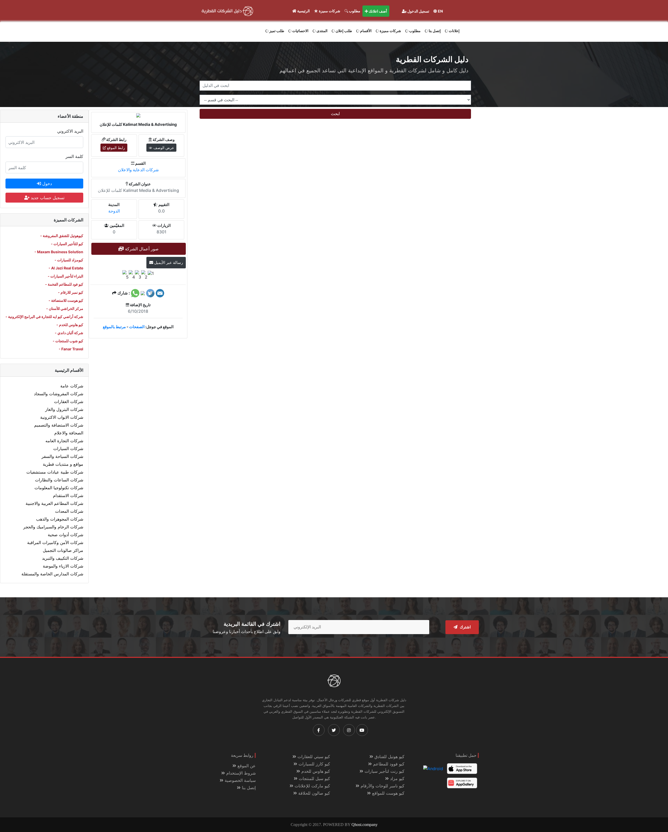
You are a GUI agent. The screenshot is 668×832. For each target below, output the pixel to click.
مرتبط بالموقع (114, 326)
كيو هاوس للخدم (315, 771)
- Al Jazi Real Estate (66, 268)
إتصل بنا (434, 30)
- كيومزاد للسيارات (69, 260)
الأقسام (365, 30)
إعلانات (454, 30)
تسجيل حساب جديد (46, 197)
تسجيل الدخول (418, 11)
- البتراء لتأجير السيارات (65, 276)
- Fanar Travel (71, 349)
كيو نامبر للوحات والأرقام (381, 785)
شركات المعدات (69, 511)
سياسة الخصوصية (239, 780)
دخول (46, 183)
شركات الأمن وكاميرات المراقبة (55, 542)
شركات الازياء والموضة (63, 566)
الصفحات (137, 326)
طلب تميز (276, 30)
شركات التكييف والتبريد (62, 558)
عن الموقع (246, 765)
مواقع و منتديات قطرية (63, 464)
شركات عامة (71, 385)
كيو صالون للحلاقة (313, 793)
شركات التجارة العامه (64, 440)
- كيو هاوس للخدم (69, 324)
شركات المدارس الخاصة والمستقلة (52, 573)
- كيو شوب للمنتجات (68, 341)
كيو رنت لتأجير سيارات (383, 771)
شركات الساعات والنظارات (59, 479)
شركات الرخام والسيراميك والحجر (53, 526)
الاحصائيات (299, 30)
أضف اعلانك (377, 11)
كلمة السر (74, 156)
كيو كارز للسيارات (313, 763)
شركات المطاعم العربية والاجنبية (54, 503)
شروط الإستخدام (240, 773)
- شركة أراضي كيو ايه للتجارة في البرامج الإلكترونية (44, 316)
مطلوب (354, 11)
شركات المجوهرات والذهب (59, 519)
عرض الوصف (163, 147)
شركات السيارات (68, 448)
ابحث (335, 113)
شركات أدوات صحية (65, 534)
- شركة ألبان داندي (69, 333)
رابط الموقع (115, 147)
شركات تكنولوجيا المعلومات (58, 487)
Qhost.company (364, 824)
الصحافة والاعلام (68, 432)
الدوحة (114, 211)
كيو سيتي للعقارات (313, 756)
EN (440, 11)
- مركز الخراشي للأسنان (64, 308)
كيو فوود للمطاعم (388, 763)
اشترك (465, 627)
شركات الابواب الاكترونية (61, 417)
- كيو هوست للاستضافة (66, 300)
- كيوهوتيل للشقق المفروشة (61, 235)
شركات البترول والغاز (64, 409)
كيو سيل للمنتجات (313, 778)
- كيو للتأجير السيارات (67, 243)
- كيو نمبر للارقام (70, 292)
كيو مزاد (396, 778)
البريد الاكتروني (70, 131)
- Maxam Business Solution (58, 252)
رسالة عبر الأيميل (168, 262)
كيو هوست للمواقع (387, 793)
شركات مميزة (329, 11)
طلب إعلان (343, 30)
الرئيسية (303, 11)
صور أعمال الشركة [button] (141, 248)
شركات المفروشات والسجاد (58, 393)
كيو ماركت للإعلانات (311, 785)
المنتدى (321, 30)
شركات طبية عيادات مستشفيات (54, 472)
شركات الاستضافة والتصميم (58, 425)
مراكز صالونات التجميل (63, 550)
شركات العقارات (68, 401)
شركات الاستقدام (68, 495)
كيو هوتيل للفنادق (388, 756)
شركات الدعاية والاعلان (138, 169)
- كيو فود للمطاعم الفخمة (64, 284)
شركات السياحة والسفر (62, 456)
